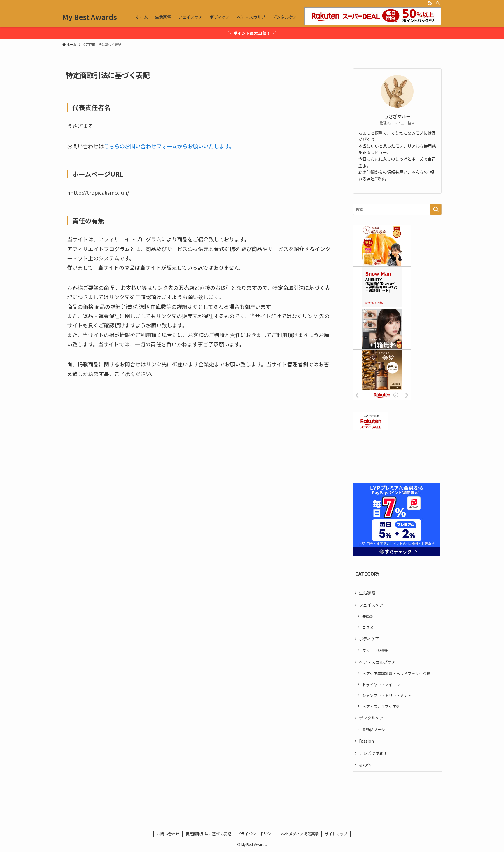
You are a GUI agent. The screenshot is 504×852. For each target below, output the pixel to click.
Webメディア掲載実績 (300, 834)
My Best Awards (89, 16)
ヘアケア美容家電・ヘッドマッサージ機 (396, 673)
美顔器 (368, 616)
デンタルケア (371, 718)
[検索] (438, 3)
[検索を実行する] (436, 209)
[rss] (430, 3)
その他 (365, 765)
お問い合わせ (168, 834)
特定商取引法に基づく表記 (208, 834)
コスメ (368, 627)
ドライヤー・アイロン (381, 684)
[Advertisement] (397, 457)
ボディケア (369, 639)
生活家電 (367, 592)
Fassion (366, 741)
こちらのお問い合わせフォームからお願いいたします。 (169, 146)
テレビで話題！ (373, 753)
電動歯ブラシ (373, 729)
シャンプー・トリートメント (387, 695)
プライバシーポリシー (256, 834)
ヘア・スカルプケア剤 (381, 706)
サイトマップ (336, 834)
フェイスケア (371, 605)
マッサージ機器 (375, 650)
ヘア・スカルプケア (377, 662)
